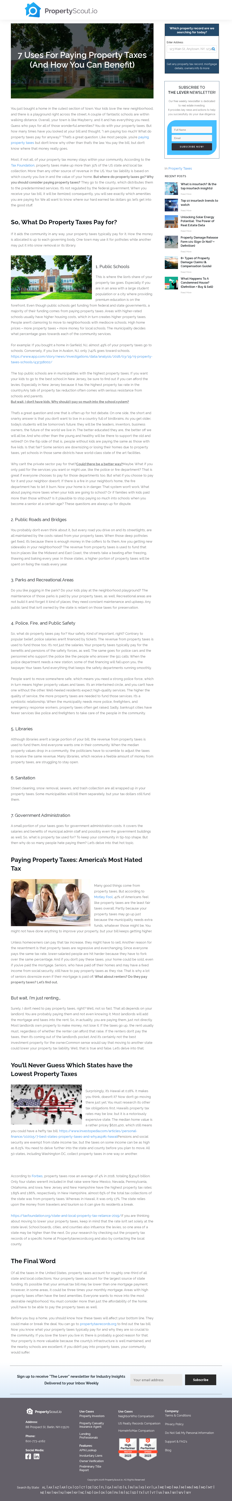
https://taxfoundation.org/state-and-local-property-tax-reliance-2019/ (66, 1216)
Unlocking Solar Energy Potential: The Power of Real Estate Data (197, 221)
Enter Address (175, 42)
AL (44, 1487)
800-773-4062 (35, 1441)
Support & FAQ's (176, 1441)
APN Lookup (88, 1450)
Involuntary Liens (90, 1455)
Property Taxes (180, 168)
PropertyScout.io (114, 1479)
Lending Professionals (88, 1435)
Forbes (37, 1176)
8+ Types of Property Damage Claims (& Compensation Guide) (196, 262)
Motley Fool (103, 897)
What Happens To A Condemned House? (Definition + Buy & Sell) (197, 283)
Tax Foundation (22, 165)
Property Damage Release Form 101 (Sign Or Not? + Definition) (199, 241)
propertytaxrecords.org (98, 1324)
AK (50, 1487)
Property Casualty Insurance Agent (91, 1425)
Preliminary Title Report (90, 1468)
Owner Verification (91, 1461)
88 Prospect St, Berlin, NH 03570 (48, 1427)
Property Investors (92, 1416)
